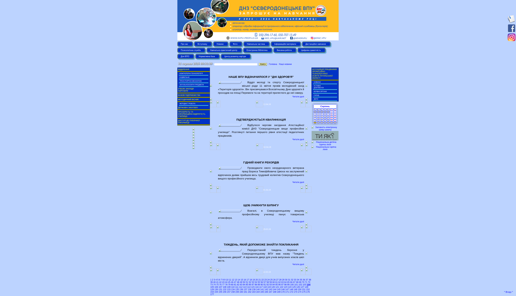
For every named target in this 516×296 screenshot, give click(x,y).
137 (245, 289)
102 (300, 284)
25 (271, 280)
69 (300, 282)
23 (265, 280)
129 (212, 289)
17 (248, 280)
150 (299, 289)
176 (308, 292)
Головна (273, 64)
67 (294, 282)
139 (254, 289)
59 (270, 282)
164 (258, 292)
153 (212, 292)
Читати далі (298, 96)
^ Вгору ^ (508, 292)
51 (247, 282)
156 (224, 292)
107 (220, 287)
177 (212, 294)
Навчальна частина (256, 44)
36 (304, 280)
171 (287, 292)
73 (211, 284)
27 (277, 280)
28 (280, 280)
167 (270, 292)
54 (256, 282)
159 (237, 292)
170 (283, 292)
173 (295, 292)
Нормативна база (207, 56)
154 (216, 292)
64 (285, 282)
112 (241, 287)
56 (262, 282)
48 (238, 282)
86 (250, 284)
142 (266, 289)
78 (226, 284)
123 (285, 287)
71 (306, 282)
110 (233, 287)
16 (245, 280)
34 (298, 280)
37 (307, 280)
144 (274, 289)
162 (249, 292)
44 (226, 282)
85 (247, 284)
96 (279, 284)
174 (299, 292)
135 (237, 289)
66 (291, 282)
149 (295, 289)
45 (229, 282)
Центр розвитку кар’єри (235, 56)
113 (245, 287)
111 (237, 287)
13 (236, 280)
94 (273, 284)
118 (265, 287)
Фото (235, 44)
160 (241, 292)
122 (281, 287)
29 (283, 280)
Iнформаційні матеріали (285, 44)
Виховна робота (284, 50)
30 (286, 280)
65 (288, 282)
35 (301, 280)
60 (273, 282)
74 (214, 284)
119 (269, 287)
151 (304, 289)
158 (233, 292)
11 (230, 280)
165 (262, 292)
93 (270, 284)
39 (211, 282)
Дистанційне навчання (315, 44)
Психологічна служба (191, 50)
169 (279, 292)
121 (277, 287)
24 (268, 280)
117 (261, 287)
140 (258, 289)
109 (229, 287)
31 (289, 280)
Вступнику (202, 44)
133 (229, 289)
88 (256, 284)
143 (270, 289)
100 (292, 284)
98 (285, 284)
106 (216, 287)
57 (265, 282)
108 (224, 287)
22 (262, 280)
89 (259, 284)
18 (251, 280)
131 (220, 289)
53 (253, 282)
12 (233, 280)
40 (214, 282)
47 (235, 282)
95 (276, 284)
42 (220, 282)
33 (295, 280)
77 (223, 284)
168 (274, 292)
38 (310, 280)
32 (292, 280)
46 (232, 282)
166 (266, 292)
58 (267, 282)
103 (304, 284)
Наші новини (285, 64)
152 (308, 289)
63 (282, 282)
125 (294, 287)
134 (233, 289)
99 (288, 284)
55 (259, 282)
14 (239, 280)
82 (238, 284)
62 (279, 282)
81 (235, 284)
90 (262, 284)
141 (262, 289)
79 (229, 284)
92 (267, 284)
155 (220, 292)
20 (256, 280)
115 (253, 287)
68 (297, 282)
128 (306, 287)
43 (223, 282)
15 (242, 280)
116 (257, 287)
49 (241, 282)
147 (287, 289)
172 (291, 292)
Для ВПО (185, 56)
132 (224, 289)
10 (227, 280)
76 (220, 284)
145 (279, 289)
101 (296, 284)
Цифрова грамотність (311, 50)
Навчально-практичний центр (223, 50)
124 (290, 287)
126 (298, 287)
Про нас (184, 44)
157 (229, 292)
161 (245, 292)
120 (273, 287)
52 (250, 282)
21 (259, 280)
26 (274, 280)
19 (253, 280)
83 (241, 284)
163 (254, 292)
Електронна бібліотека (257, 50)
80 (232, 284)
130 (216, 289)
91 (265, 284)
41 (217, 282)
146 (283, 289)
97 (282, 284)
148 (291, 289)
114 (249, 287)
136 (241, 289)
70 (303, 282)
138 (249, 289)
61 (276, 282)
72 (309, 282)
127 (302, 287)
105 (212, 287)
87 (253, 284)
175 (304, 292)
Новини (220, 44)
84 (244, 284)
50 (244, 282)
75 (217, 284)
